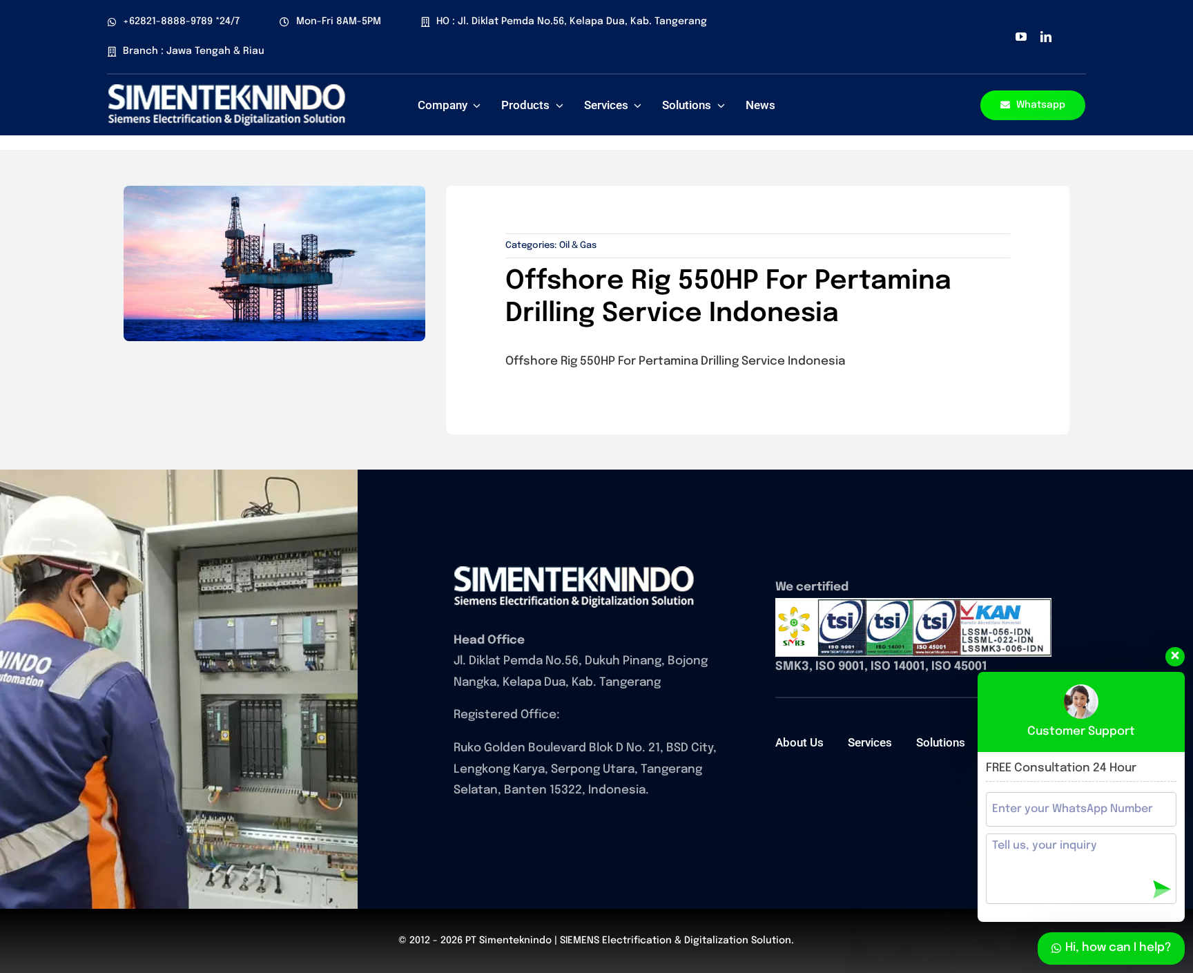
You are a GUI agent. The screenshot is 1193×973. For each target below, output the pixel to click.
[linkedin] (1045, 36)
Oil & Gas (577, 245)
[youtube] (1021, 36)
